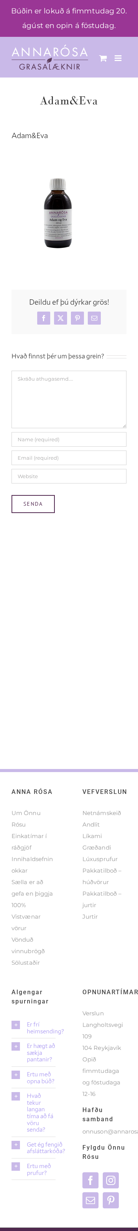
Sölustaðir (26, 962)
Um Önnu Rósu (26, 818)
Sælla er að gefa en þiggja (32, 887)
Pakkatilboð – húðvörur (102, 876)
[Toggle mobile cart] (103, 58)
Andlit (91, 824)
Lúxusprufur (100, 859)
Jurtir (90, 916)
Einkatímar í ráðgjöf (29, 841)
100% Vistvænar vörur (26, 916)
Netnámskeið (101, 813)
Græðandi (96, 847)
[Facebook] (90, 1180)
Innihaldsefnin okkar (32, 864)
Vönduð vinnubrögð (28, 945)
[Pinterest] (111, 1200)
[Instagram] (111, 1180)
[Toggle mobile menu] (119, 58)
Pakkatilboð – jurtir (102, 899)
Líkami (92, 836)
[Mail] (90, 1200)
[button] (34, 1027)
